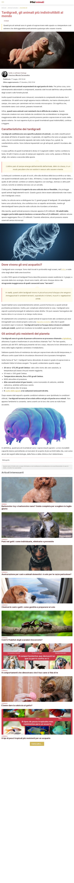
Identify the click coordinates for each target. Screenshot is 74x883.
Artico (63, 269)
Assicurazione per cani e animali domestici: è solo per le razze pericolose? (36, 574)
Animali (4, 8)
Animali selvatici (13, 8)
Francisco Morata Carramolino (19, 75)
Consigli (5, 539)
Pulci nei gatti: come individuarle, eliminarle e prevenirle (28, 541)
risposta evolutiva (44, 322)
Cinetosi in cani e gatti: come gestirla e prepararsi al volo (28, 607)
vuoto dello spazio (13, 391)
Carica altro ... (37, 744)
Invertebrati (23, 8)
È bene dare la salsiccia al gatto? (17, 705)
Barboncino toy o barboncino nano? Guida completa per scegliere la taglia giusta (36, 507)
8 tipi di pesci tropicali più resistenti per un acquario (26, 738)
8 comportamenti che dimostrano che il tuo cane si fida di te (30, 673)
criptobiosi (66, 338)
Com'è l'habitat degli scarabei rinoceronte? (22, 640)
